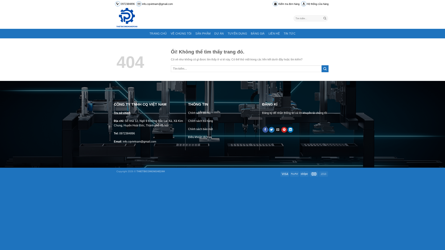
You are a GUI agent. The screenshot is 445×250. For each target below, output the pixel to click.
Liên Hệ (274, 33)
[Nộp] (325, 18)
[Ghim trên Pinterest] (284, 130)
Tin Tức (290, 33)
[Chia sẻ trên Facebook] (265, 130)
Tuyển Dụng (237, 33)
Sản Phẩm (203, 33)
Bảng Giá (258, 33)
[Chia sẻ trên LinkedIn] (290, 130)
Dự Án (219, 33)
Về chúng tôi (181, 33)
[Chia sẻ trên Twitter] (271, 130)
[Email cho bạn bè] (278, 130)
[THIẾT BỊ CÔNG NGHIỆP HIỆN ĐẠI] (133, 18)
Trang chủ (158, 33)
